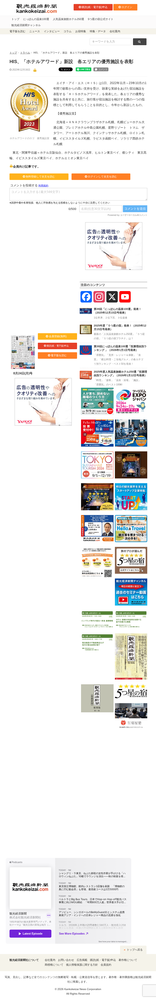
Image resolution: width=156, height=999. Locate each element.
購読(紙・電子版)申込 (94, 7)
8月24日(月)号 (23, 373)
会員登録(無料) (58, 336)
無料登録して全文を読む (40, 176)
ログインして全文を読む (102, 176)
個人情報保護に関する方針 (82, 964)
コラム (68, 31)
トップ (15, 19)
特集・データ (98, 31)
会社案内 (115, 31)
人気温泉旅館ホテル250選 (68, 19)
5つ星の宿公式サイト (100, 19)
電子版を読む (17, 31)
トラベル (25, 52)
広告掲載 (82, 960)
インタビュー (52, 31)
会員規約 (106, 964)
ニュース (34, 31)
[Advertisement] (43, 246)
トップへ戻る (134, 949)
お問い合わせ (66, 960)
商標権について (54, 964)
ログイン (127, 7)
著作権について (128, 960)
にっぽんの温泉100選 (36, 19)
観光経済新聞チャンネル (26, 25)
